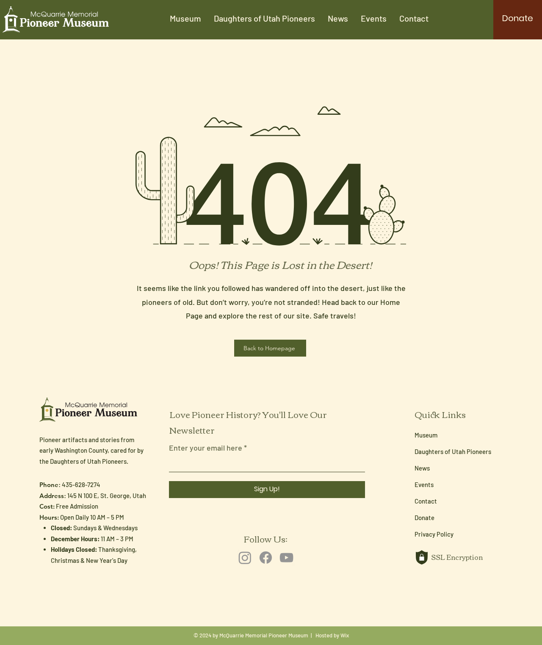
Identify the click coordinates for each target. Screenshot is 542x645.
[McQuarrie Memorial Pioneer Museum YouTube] (286, 557)
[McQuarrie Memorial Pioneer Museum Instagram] (245, 557)
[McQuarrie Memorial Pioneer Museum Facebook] (265, 557)
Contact (426, 501)
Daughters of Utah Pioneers (453, 451)
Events (424, 484)
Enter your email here (205, 447)
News (422, 468)
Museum (426, 435)
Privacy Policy (434, 534)
